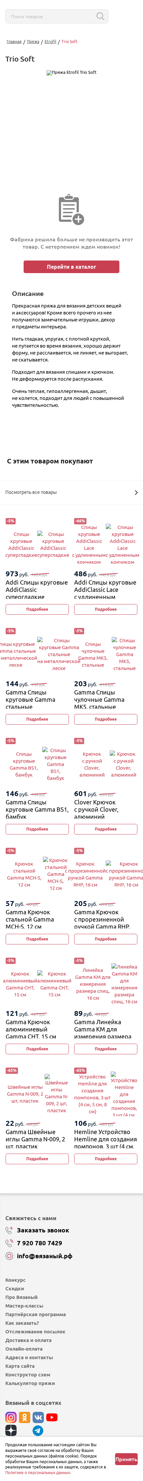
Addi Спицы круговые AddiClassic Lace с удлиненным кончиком (105, 593)
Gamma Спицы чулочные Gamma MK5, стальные (99, 699)
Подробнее (37, 609)
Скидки (14, 1288)
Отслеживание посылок (35, 1331)
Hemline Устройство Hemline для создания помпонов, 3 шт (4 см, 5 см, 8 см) (105, 1142)
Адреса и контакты (29, 1357)
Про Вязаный (21, 1297)
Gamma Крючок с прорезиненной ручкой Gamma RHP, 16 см (102, 923)
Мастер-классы (24, 1306)
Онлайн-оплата (24, 1349)
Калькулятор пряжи (30, 1383)
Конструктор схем (27, 1374)
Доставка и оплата (28, 1340)
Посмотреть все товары (31, 492)
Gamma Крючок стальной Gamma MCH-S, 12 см (30, 919)
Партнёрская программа (35, 1314)
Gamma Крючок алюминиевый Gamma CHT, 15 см (31, 1029)
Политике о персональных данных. (38, 1472)
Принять (126, 1459)
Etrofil (50, 41)
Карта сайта (20, 1366)
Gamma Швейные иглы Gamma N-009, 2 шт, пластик (35, 1138)
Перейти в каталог (71, 267)
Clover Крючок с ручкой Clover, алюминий (96, 809)
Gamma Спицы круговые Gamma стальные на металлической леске (32, 706)
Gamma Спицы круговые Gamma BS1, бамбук (37, 809)
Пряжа (33, 41)
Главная (14, 41)
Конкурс (15, 1280)
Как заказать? (22, 1323)
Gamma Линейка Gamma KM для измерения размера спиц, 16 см (102, 1033)
